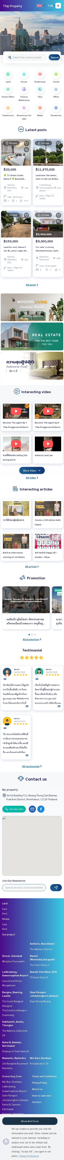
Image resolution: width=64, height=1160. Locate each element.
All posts (31, 284)
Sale (4, 908)
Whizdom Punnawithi (13, 961)
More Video (29, 470)
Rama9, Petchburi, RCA (43, 971)
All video (31, 477)
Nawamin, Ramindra (14, 1057)
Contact (36, 1101)
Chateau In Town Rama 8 (15, 1051)
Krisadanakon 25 (39, 1063)
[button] (58, 33)
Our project (8, 934)
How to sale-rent (41, 1095)
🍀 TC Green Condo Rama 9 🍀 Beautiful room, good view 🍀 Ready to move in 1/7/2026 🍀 (14, 177)
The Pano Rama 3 (39, 964)
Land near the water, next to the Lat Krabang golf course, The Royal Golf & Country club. (48, 177)
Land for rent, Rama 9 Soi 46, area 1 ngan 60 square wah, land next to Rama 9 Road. (15, 249)
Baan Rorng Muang (40, 1001)
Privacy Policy (39, 1082)
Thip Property (12, 6)
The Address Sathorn (41, 949)
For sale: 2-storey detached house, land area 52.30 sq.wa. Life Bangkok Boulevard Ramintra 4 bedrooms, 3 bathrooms (47, 249)
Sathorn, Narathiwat (42, 943)
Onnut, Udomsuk (12, 955)
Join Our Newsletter (14, 880)
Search (55, 57)
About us (37, 1088)
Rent (4, 913)
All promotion (31, 639)
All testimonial (30, 766)
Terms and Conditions (44, 1076)
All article (31, 566)
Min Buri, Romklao (40, 1057)
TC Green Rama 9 (39, 977)
